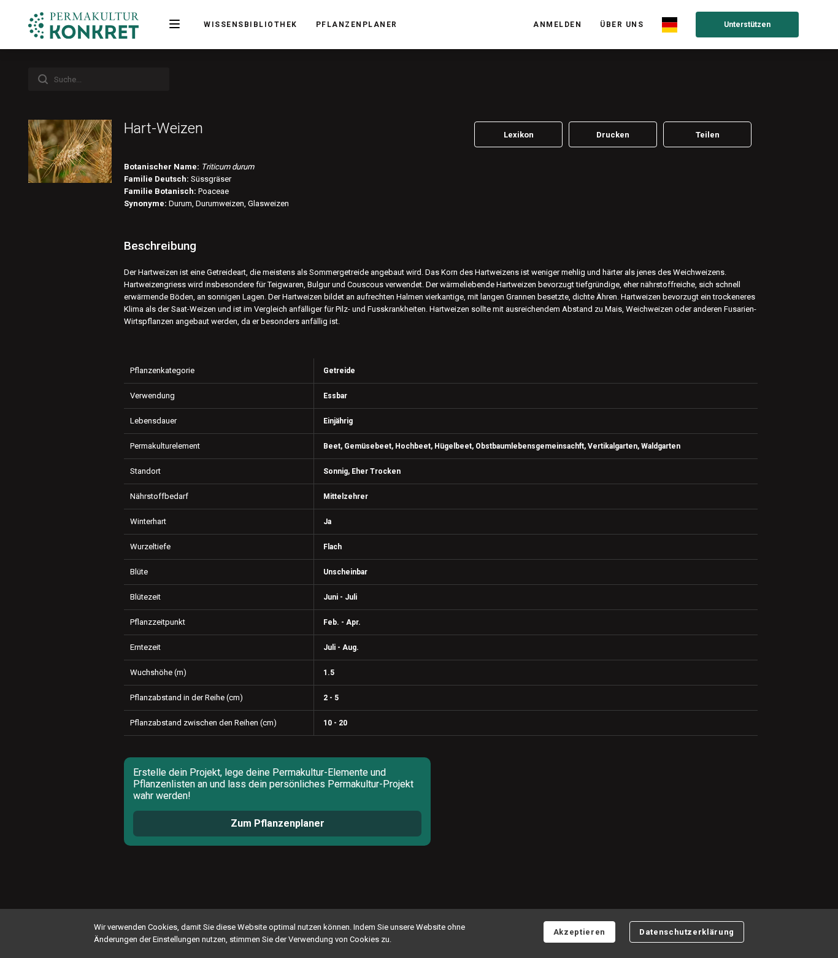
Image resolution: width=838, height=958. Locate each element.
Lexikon (519, 134)
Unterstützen (747, 24)
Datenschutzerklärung (686, 932)
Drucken (612, 134)
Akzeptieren (579, 932)
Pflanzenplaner (357, 24)
